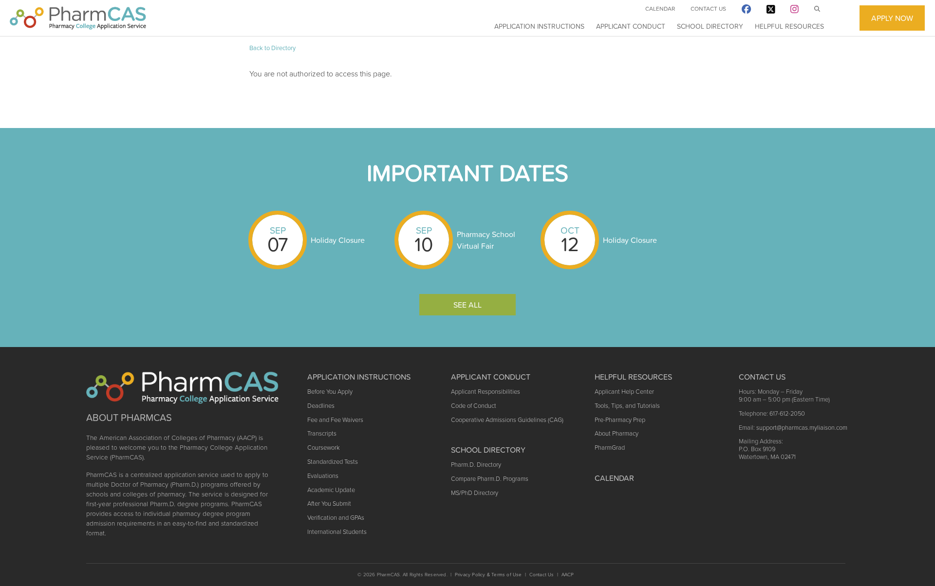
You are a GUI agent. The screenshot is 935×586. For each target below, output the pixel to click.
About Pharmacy (616, 433)
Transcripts (322, 433)
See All (467, 305)
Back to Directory (272, 48)
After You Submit (329, 503)
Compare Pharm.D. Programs (489, 478)
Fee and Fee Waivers (335, 419)
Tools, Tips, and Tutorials (627, 405)
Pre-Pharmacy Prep (620, 419)
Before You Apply (330, 391)
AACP (567, 574)
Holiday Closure (338, 240)
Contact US (762, 377)
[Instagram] (794, 11)
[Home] (78, 18)
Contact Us (708, 8)
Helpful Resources (789, 26)
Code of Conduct (473, 405)
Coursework (323, 447)
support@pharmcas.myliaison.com (801, 427)
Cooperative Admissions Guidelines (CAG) (507, 419)
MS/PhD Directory (474, 492)
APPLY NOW (892, 18)
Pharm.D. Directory (476, 464)
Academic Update (331, 489)
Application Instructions (539, 26)
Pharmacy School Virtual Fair (486, 240)
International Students (337, 531)
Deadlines (321, 405)
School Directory (710, 26)
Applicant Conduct (630, 26)
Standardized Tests (332, 461)
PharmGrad (610, 447)
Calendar (660, 8)
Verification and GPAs (335, 517)
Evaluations (322, 475)
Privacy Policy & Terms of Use (488, 574)
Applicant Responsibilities (485, 391)
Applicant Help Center (624, 391)
